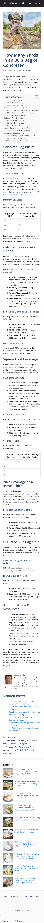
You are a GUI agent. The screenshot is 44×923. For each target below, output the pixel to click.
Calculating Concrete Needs (16, 108)
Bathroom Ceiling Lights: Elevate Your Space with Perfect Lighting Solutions (25, 880)
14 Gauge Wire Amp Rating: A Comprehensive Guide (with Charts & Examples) (18, 750)
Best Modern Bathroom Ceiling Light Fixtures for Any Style (27, 818)
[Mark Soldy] (8, 684)
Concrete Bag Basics (14, 100)
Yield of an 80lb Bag (16, 103)
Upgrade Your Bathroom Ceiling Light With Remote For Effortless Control (26, 844)
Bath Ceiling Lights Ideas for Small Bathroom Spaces (26, 830)
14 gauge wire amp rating (20, 633)
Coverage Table (15, 125)
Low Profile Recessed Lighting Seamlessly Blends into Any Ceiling (26, 783)
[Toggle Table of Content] (35, 97)
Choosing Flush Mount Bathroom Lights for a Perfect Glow (26, 868)
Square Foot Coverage (14, 118)
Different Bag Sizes (16, 105)
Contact (37, 896)
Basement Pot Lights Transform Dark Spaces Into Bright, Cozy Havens (26, 771)
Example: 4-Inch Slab (17, 123)
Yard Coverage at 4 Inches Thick (18, 128)
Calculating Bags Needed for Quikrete (23, 136)
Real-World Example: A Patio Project (22, 113)
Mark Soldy (19, 675)
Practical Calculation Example (20, 131)
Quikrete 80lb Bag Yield (15, 133)
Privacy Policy (15, 896)
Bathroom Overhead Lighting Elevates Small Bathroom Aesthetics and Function (26, 856)
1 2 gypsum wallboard (18, 641)
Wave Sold (17, 3)
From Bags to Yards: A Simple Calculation (24, 110)
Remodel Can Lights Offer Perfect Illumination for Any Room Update (26, 795)
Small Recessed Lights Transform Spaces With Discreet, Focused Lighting (25, 807)
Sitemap (24, 896)
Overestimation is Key (17, 115)
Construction (11, 737)
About (31, 896)
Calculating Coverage (17, 120)
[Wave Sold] (5, 3)
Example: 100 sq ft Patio (18, 138)
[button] (30, 3)
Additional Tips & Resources (17, 141)
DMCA (6, 896)
